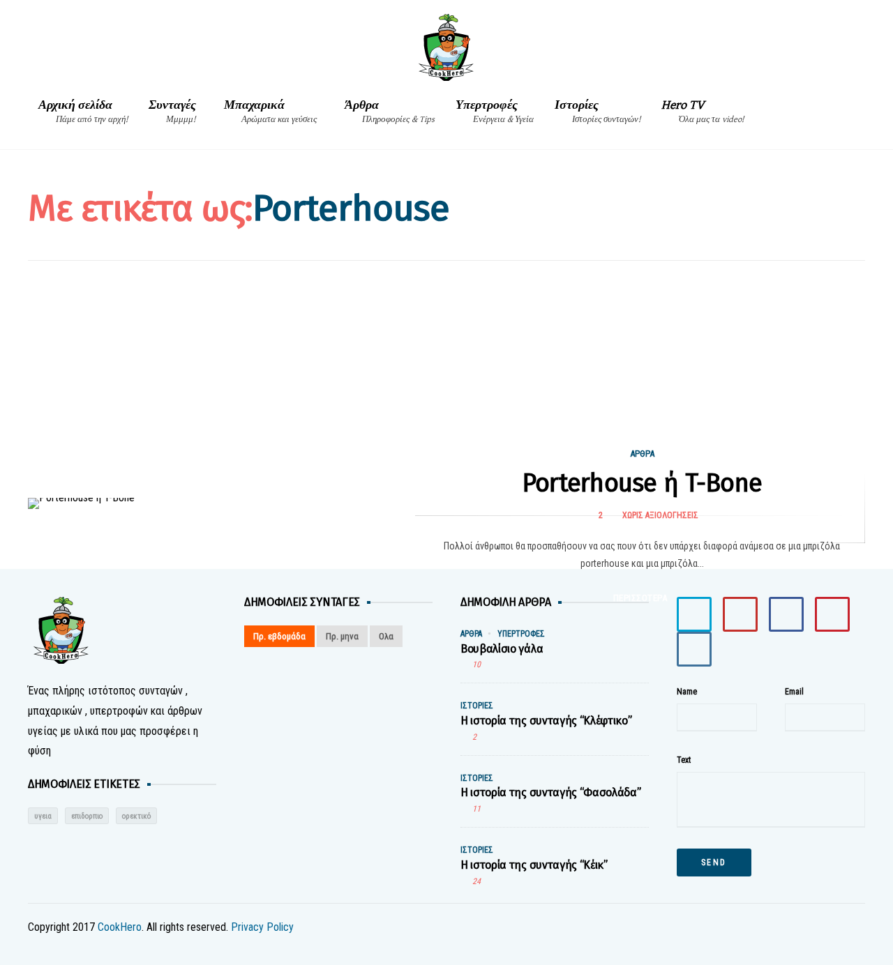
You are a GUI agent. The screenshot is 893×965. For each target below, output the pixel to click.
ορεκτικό (136, 816)
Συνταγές (172, 111)
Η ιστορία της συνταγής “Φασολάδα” (550, 792)
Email (794, 692)
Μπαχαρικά (270, 111)
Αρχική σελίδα (83, 111)
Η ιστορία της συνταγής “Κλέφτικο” (545, 720)
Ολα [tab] (386, 636)
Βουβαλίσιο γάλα (501, 648)
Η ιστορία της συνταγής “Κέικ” (534, 865)
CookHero (120, 927)
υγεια (43, 816)
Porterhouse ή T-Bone (642, 483)
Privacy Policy (262, 927)
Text (684, 760)
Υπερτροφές (495, 111)
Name (687, 692)
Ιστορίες (597, 111)
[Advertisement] (446, 379)
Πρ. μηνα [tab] (342, 636)
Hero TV (702, 111)
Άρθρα (390, 111)
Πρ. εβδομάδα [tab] (279, 636)
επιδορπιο (87, 816)
